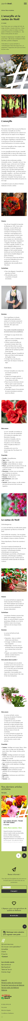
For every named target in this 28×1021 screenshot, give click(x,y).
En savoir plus (14, 915)
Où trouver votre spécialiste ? (11, 947)
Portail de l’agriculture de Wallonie (12, 985)
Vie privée (4, 1007)
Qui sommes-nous (7, 944)
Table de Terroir (6, 969)
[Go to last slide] (18, 855)
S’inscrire (4, 954)
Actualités (4, 949)
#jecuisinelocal (6, 964)
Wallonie (4, 990)
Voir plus (4, 793)
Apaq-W (4, 980)
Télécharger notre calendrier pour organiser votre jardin (13, 933)
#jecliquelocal (5, 967)
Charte (3, 951)
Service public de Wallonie (10, 987)
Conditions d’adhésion (7, 1013)
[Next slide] (24, 855)
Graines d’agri (6, 972)
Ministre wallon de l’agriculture (11, 983)
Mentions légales (6, 1010)
